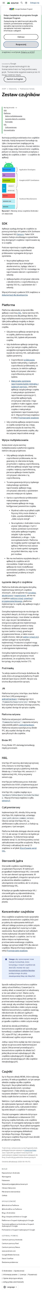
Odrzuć (21, 37)
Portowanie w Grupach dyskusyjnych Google (18, 1230)
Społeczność (19, 1271)
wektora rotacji (16, 598)
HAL (19, 313)
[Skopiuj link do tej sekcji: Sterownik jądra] (25, 861)
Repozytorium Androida (11, 1173)
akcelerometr (7, 595)
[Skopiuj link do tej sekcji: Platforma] (17, 305)
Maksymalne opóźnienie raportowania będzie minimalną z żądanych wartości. (24, 384)
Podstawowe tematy (27, 89)
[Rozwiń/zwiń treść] (16, 107)
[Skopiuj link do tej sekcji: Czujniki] (14, 1071)
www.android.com (9, 1251)
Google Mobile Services (10, 1255)
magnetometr (20, 595)
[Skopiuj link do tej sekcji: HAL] (9, 758)
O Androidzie (7, 1271)
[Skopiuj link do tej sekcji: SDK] (9, 223)
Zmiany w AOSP (27, 52)
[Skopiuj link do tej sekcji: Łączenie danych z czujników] (34, 582)
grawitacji (28, 598)
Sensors (20, 234)
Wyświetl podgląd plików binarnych (15, 1184)
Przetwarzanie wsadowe (28, 418)
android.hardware (9, 699)
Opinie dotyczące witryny (13, 1278)
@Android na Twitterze (10, 1205)
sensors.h (6, 801)
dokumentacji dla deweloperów (15, 295)
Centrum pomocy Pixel (10, 1243)
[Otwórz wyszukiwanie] (21, 2)
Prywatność (32, 1275)
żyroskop (32, 593)
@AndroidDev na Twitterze (12, 1209)
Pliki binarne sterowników (11, 1192)
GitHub (4, 1195)
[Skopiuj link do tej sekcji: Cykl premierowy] (22, 807)
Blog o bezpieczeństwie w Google (14, 1217)
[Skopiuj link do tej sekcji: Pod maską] (16, 668)
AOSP (4, 89)
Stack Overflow (7, 1258)
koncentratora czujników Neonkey (22, 970)
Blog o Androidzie (8, 1213)
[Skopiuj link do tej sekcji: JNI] (7, 688)
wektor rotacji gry (30, 637)
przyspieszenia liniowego (12, 601)
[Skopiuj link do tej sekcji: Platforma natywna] (22, 714)
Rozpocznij (21, 44)
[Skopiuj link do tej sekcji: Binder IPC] (14, 740)
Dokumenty (13, 89)
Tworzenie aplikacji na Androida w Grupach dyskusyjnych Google (18, 1225)
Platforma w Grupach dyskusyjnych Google (18, 1220)
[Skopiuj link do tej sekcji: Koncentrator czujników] (36, 911)
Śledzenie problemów (10, 1262)
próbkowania (29, 360)
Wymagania (6, 1177)
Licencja (23, 1275)
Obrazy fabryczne (9, 1188)
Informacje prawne (10, 1275)
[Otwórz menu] (3, 3)
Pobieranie (6, 1180)
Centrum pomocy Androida (12, 1240)
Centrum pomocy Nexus (11, 1247)
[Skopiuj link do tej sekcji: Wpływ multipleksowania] (30, 440)
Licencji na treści (30, 1150)
